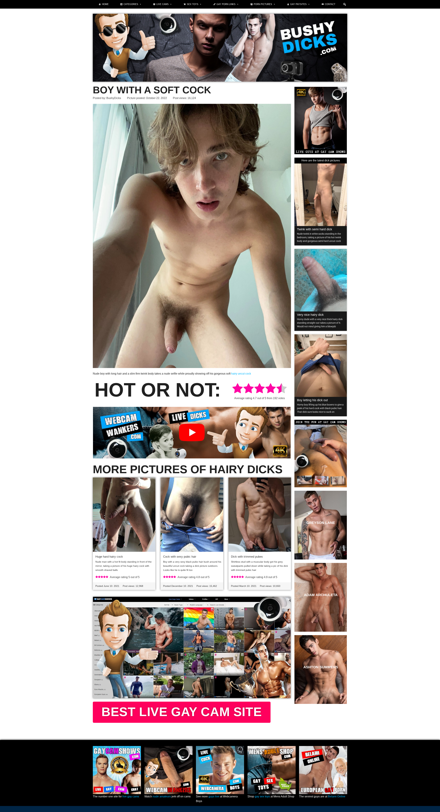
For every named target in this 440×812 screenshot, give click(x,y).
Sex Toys (192, 4)
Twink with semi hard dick (314, 229)
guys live (213, 796)
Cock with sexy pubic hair (179, 556)
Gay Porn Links (226, 4)
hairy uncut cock (241, 373)
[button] (344, 4)
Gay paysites (298, 4)
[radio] (237, 389)
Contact (330, 4)
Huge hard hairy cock (109, 556)
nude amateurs (162, 796)
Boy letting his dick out (312, 400)
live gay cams (130, 796)
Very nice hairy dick (310, 314)
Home (105, 4)
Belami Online (336, 796)
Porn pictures (263, 4)
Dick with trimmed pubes (247, 556)
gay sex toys (262, 796)
